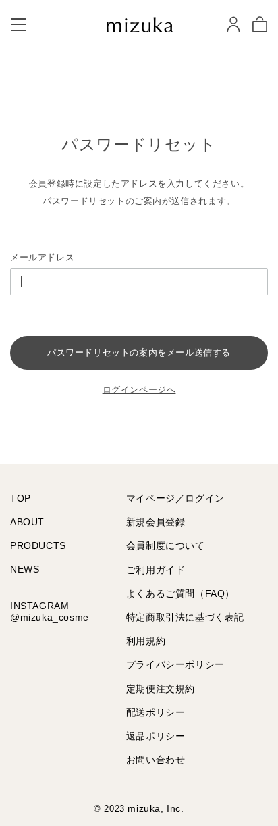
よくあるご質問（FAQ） (180, 593)
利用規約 (145, 640)
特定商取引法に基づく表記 (185, 617)
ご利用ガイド (156, 569)
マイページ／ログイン (175, 498)
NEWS (24, 569)
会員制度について (165, 545)
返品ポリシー (156, 736)
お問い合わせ (156, 759)
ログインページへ (139, 390)
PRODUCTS (38, 545)
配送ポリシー (156, 712)
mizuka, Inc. (156, 808)
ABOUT (27, 521)
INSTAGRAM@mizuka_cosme (49, 611)
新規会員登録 (156, 521)
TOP (20, 498)
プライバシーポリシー (175, 664)
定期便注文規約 (160, 688)
